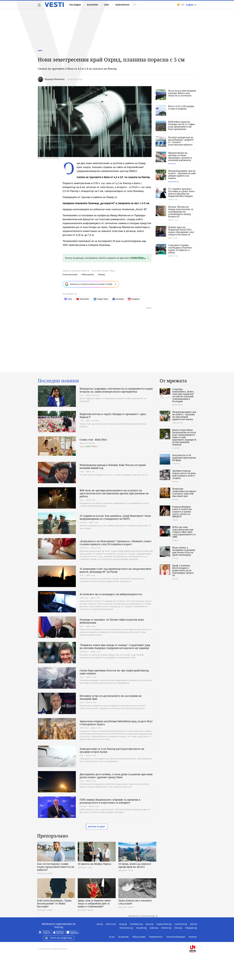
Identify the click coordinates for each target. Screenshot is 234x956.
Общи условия (138, 937)
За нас (112, 937)
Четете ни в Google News (61, 938)
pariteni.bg (172, 163)
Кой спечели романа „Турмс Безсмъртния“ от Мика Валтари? (54, 903)
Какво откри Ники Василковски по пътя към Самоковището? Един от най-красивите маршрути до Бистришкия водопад (184, 437)
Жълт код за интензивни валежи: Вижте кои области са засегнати (182, 93)
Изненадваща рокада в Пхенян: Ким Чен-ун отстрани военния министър (113, 466)
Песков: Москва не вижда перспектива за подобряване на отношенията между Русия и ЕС (180, 211)
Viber (70, 299)
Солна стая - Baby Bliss (93, 439)
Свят (106, 4)
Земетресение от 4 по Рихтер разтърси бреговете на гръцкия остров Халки (112, 750)
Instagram (135, 299)
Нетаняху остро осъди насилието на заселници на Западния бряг (111, 697)
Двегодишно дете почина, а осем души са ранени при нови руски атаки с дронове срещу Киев (116, 776)
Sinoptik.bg (141, 928)
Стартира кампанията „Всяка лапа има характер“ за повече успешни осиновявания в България (183, 395)
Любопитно (122, 4)
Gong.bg (123, 924)
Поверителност (156, 937)
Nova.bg (149, 924)
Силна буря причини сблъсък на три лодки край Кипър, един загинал (114, 672)
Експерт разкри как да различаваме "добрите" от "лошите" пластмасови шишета (181, 141)
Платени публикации (175, 937)
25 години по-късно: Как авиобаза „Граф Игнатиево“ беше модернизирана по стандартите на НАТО (115, 517)
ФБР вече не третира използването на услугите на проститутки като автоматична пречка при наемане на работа (114, 493)
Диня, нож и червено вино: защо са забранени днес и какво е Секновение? (94, 903)
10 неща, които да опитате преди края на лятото (134, 865)
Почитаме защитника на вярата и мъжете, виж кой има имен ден (184, 492)
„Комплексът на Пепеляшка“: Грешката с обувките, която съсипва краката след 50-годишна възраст (115, 543)
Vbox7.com (111, 924)
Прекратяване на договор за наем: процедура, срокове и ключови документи (180, 156)
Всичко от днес (96, 826)
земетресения (70, 274)
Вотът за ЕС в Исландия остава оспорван (181, 107)
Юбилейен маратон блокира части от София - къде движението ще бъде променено (182, 125)
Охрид (102, 274)
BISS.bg (193, 924)
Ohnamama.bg (126, 928)
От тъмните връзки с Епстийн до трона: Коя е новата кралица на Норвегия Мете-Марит (181, 192)
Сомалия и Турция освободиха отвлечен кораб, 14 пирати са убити (180, 249)
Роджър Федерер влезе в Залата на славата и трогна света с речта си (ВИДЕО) (182, 511)
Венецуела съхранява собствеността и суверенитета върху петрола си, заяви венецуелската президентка (116, 390)
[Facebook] (196, 940)
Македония (88, 274)
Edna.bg (178, 928)
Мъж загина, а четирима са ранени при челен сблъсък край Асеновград (183, 551)
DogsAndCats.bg (164, 924)
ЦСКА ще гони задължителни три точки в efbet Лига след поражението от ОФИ (184, 532)
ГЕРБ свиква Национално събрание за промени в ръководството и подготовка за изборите (110, 801)
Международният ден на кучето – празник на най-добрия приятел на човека (182, 174)
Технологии (84, 598)
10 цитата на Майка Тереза (94, 863)
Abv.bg (100, 924)
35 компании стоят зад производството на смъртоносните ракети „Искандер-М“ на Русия (115, 570)
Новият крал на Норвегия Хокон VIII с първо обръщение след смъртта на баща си (181, 231)
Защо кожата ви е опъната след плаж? (135, 902)
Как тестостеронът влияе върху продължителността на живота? (55, 866)
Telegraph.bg (191, 928)
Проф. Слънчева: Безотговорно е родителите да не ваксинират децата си (183, 570)
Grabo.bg (154, 928)
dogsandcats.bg (173, 181)
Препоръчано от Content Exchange (141, 916)
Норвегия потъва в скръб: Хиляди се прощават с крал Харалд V (113, 415)
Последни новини (58, 381)
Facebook (120, 299)
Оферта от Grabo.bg (87, 443)
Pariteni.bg (166, 928)
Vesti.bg (54, 4)
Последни (75, 4)
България (92, 4)
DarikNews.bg (136, 924)
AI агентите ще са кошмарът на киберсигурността (111, 594)
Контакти (193, 937)
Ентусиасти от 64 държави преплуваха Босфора (184, 458)
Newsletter (84, 299)
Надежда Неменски (54, 79)
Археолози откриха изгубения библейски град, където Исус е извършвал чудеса (116, 723)
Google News (102, 299)
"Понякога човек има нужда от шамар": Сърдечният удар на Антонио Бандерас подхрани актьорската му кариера (115, 646)
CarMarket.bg (181, 924)
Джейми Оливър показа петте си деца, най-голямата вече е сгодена (184, 474)
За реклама (123, 937)
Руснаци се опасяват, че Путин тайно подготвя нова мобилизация (112, 621)
